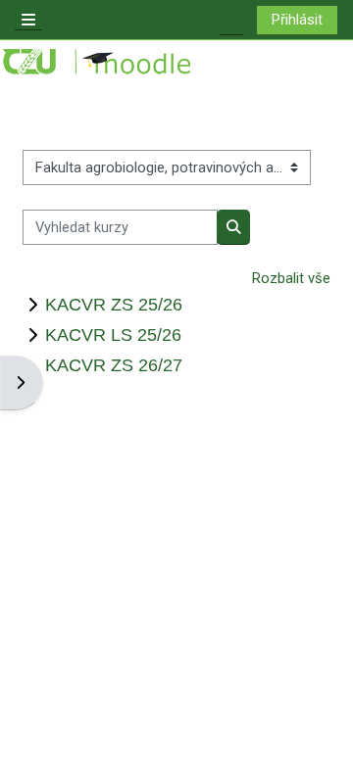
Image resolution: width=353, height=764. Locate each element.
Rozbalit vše (291, 278)
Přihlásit (297, 19)
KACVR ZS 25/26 (113, 304)
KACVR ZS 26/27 (113, 365)
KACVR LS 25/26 (113, 334)
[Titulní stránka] (98, 62)
